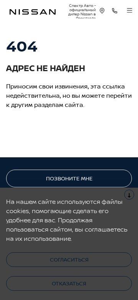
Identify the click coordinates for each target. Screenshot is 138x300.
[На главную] (33, 11)
